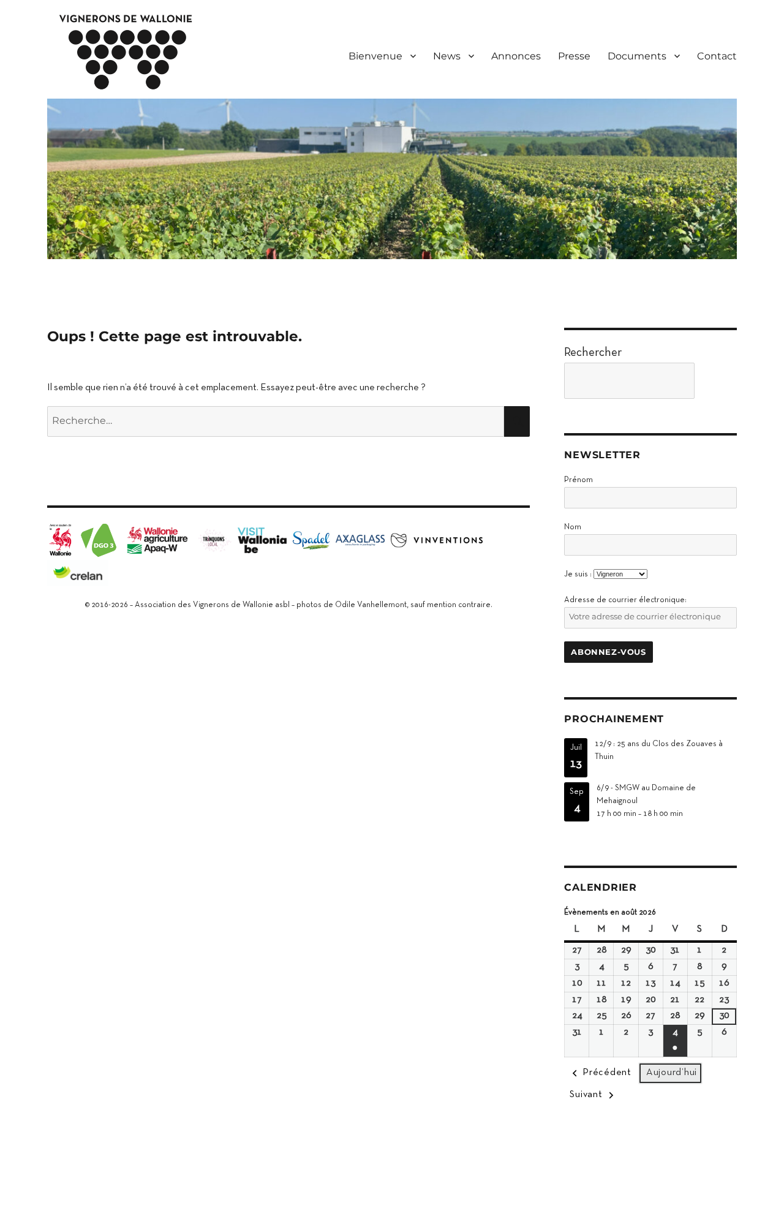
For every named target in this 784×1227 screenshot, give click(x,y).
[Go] (719, 381)
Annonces (516, 56)
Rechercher (593, 352)
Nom (572, 527)
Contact (717, 56)
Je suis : (578, 574)
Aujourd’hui (671, 1072)
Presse (574, 56)
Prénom (578, 480)
